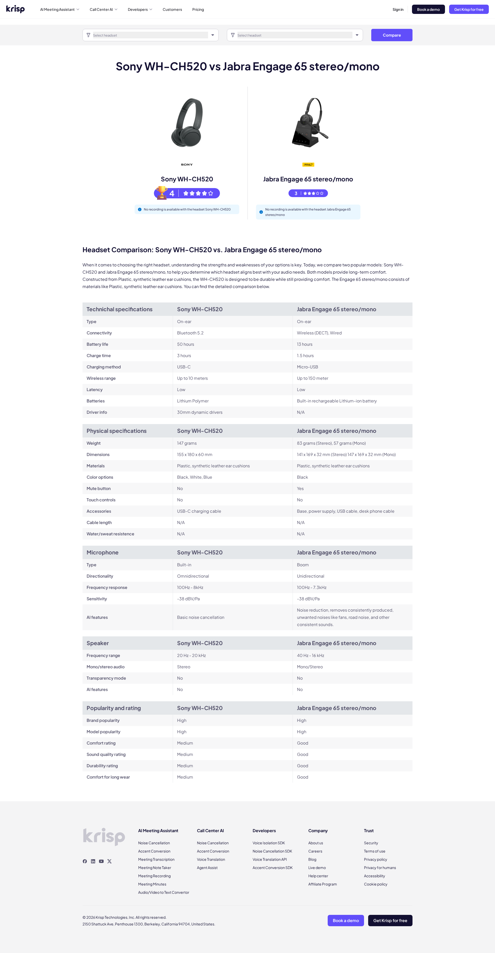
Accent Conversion (154, 851)
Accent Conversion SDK (273, 867)
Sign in (398, 9)
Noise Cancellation (154, 842)
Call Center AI (101, 9)
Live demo (317, 867)
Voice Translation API (270, 859)
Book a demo (428, 9)
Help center (318, 875)
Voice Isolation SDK (269, 842)
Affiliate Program (322, 884)
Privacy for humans (380, 867)
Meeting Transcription (156, 859)
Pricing (198, 9)
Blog (312, 859)
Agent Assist (207, 867)
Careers (315, 851)
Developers (138, 9)
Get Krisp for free (469, 9)
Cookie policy (375, 884)
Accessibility (374, 875)
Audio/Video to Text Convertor (163, 892)
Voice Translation (211, 859)
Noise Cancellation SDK (272, 851)
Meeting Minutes (152, 884)
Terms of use (374, 851)
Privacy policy (375, 859)
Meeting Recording (154, 875)
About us (315, 842)
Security (371, 842)
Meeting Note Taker (154, 867)
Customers (172, 9)
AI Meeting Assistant (57, 9)
